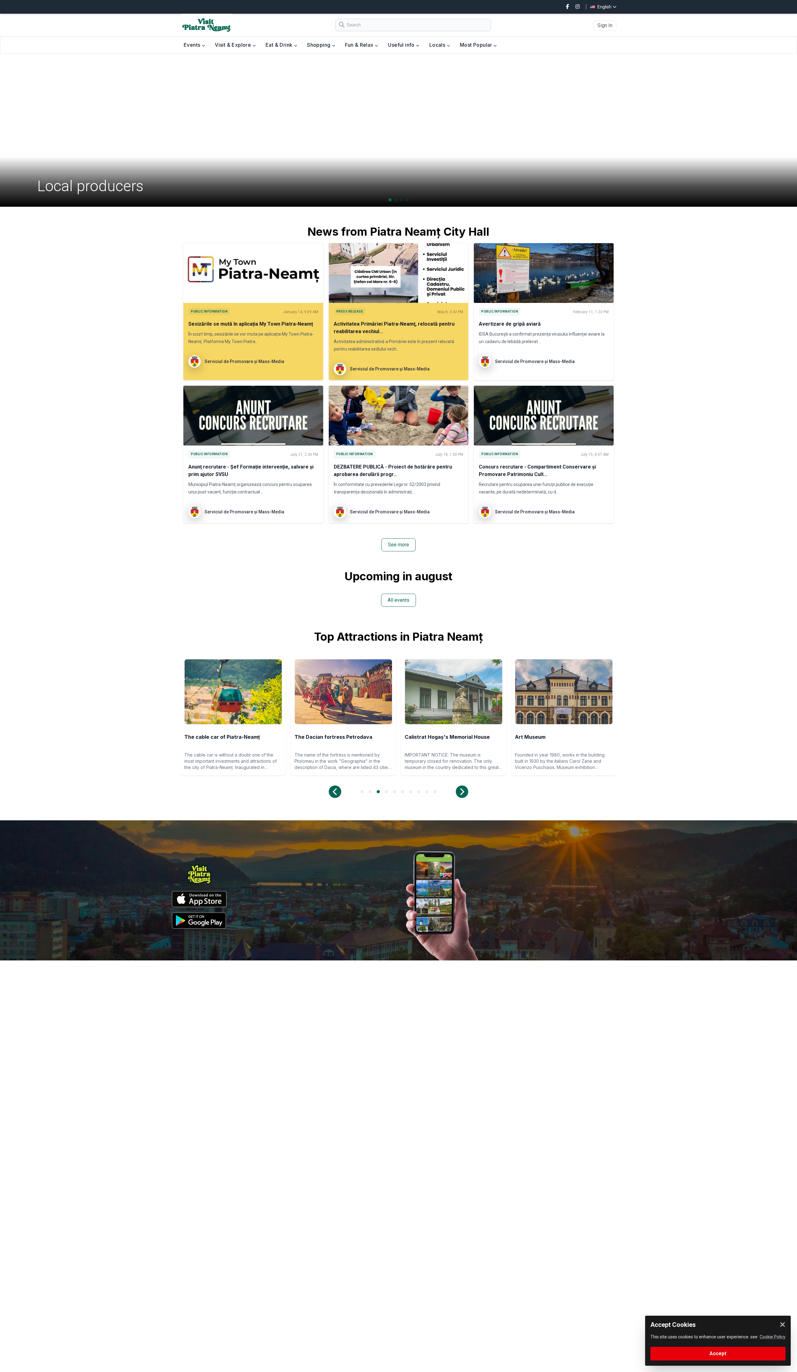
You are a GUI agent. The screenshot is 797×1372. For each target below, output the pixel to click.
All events (398, 600)
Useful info (402, 45)
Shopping (319, 45)
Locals (438, 45)
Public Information (209, 311)
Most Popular (476, 45)
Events (193, 45)
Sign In (604, 25)
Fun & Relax (360, 45)
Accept (718, 1353)
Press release (349, 311)
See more (398, 545)
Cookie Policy (772, 1336)
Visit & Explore (233, 45)
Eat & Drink (280, 45)
